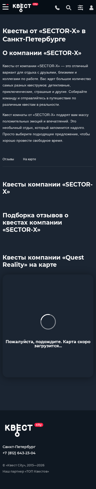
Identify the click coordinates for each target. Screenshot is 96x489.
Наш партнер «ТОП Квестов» (26, 471)
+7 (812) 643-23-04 (19, 453)
